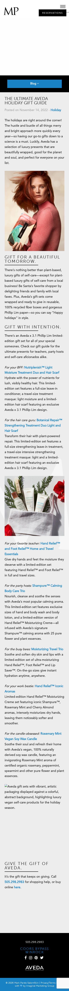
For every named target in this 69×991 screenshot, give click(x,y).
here (17, 887)
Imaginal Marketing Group (40, 985)
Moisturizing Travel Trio (47, 649)
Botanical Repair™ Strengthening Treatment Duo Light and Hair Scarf (33, 426)
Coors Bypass (34, 949)
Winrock (34, 952)
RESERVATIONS (52, 13)
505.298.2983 (14, 882)
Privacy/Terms (48, 982)
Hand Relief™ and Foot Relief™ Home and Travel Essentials (32, 549)
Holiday (56, 110)
